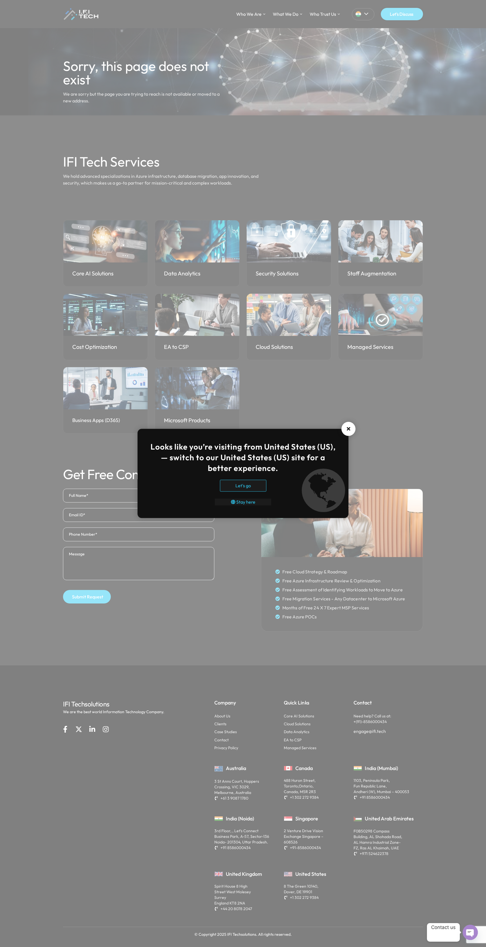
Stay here (245, 502)
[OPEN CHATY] (470, 932)
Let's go (243, 486)
